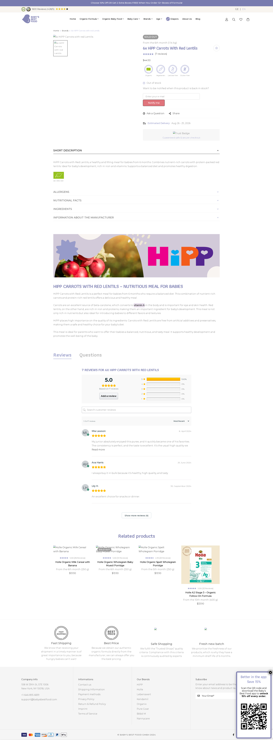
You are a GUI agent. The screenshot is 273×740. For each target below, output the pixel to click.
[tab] (62, 355)
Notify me (154, 103)
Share (176, 113)
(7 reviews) (161, 54)
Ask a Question (155, 113)
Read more (98, 449)
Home (56, 30)
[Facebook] (233, 735)
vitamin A (139, 305)
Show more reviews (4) (136, 515)
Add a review (108, 396)
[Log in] (226, 19)
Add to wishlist (216, 48)
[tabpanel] (136, 444)
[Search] (233, 19)
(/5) (43, 9)
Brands (65, 30)
